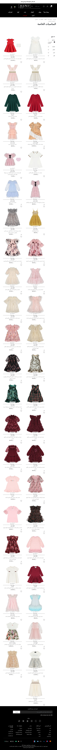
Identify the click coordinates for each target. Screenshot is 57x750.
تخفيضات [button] (25, 15)
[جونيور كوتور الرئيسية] (24, 6)
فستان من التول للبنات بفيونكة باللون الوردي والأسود (35, 202)
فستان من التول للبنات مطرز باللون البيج (12, 289)
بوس (50, 730)
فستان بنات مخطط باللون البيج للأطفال (35, 701)
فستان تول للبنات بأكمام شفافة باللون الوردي (35, 644)
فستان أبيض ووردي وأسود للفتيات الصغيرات (35, 672)
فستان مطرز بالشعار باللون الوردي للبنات (12, 497)
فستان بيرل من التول (12, 202)
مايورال (49, 734)
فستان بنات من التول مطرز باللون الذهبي (12, 672)
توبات (39, 734)
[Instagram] (32, 721)
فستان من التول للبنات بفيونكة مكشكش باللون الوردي (12, 527)
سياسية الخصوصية (19, 732)
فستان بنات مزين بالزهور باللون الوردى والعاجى (12, 644)
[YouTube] (23, 721)
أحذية (39, 736)
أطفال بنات (41, 19)
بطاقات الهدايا (29, 734)
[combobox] (35, 6)
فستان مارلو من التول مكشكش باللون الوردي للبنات (35, 318)
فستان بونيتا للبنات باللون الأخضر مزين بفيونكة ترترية (12, 406)
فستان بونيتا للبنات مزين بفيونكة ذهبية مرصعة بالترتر (35, 376)
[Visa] (44, 741)
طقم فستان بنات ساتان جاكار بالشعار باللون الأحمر (12, 58)
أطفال (45, 19)
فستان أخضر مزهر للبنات (12, 116)
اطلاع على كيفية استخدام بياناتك (46, 715)
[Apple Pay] (41, 741)
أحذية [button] (33, 15)
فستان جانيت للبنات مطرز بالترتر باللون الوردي (35, 557)
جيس (50, 732)
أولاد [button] (18, 12)
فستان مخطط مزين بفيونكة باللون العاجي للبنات (12, 587)
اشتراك (16, 712)
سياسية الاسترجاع (28, 732)
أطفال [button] (32, 12)
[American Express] (37, 741)
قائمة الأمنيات (10, 731)
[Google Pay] (21, 741)
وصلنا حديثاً (50, 19)
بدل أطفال (38, 730)
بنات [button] (25, 12)
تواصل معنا (30, 728)
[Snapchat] (27, 721)
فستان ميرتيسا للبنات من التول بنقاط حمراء (12, 467)
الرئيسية (54, 19)
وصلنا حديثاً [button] (46, 12)
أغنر (50, 728)
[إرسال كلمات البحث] (32, 6)
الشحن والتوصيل (29, 730)
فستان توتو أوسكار (35, 230)
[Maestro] (47, 741)
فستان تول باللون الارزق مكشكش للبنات (35, 616)
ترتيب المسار (10, 733)
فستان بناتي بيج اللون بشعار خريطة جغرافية (35, 144)
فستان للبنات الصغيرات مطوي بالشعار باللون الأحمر (35, 587)
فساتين (36, 19)
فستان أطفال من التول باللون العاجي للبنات (35, 86)
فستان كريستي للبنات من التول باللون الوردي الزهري (35, 261)
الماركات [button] (10, 12)
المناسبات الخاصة (51, 21)
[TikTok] (19, 721)
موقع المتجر (20, 730)
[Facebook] (40, 721)
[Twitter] (36, 721)
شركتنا (21, 728)
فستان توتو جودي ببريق (12, 144)
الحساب (11, 729)
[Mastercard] (50, 741)
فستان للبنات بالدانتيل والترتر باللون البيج (12, 318)
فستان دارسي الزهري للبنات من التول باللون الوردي (12, 261)
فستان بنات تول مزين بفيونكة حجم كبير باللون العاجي (35, 58)
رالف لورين (49, 736)
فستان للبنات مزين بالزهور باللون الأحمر (35, 116)
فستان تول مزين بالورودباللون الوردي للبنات (35, 289)
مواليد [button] (40, 12)
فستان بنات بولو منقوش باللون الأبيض (35, 172)
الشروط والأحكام (19, 734)
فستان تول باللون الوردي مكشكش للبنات (12, 616)
